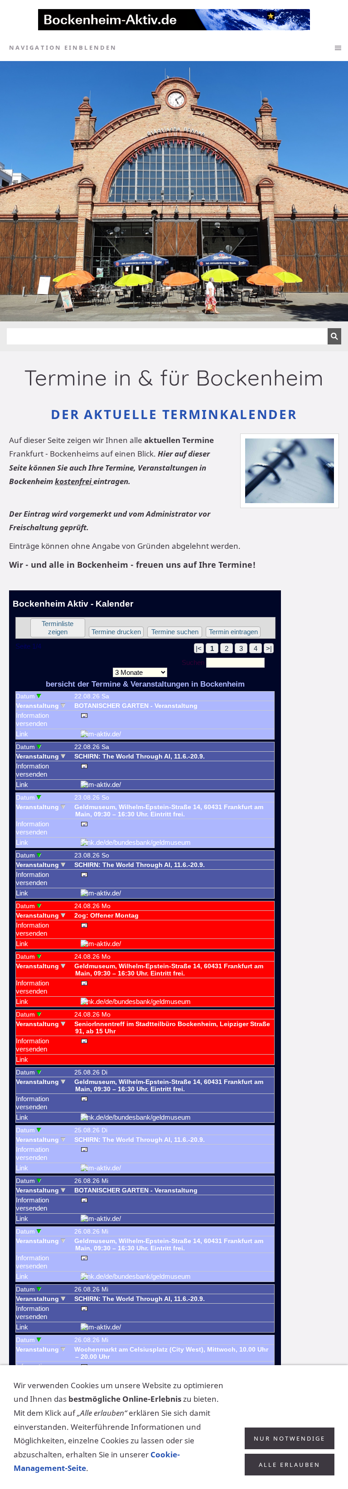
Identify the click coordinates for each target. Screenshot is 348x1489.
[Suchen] (334, 336)
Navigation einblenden (63, 47)
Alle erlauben (289, 1465)
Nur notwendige (289, 1438)
